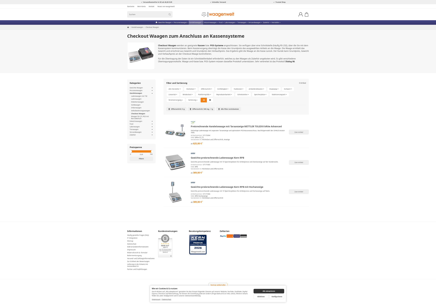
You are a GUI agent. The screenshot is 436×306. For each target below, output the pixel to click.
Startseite (130, 6)
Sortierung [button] (192, 100)
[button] (236, 94)
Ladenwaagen (136, 99)
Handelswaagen (195, 22)
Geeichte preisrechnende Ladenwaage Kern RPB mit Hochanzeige (227, 187)
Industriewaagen (210, 22)
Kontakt (151, 6)
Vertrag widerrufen (218, 285)
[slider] (131, 151)
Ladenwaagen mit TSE (139, 96)
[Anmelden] (300, 14)
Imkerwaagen (136, 108)
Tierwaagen (241, 22)
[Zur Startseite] (218, 14)
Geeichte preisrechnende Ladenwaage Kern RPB (217, 158)
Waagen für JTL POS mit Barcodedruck (140, 117)
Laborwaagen (230, 22)
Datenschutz (166, 299)
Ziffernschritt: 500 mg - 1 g (202, 109)
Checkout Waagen (138, 113)
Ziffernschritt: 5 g (178, 109)
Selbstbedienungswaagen (140, 111)
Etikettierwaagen (137, 102)
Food (221, 22)
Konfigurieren (277, 296)
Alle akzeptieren (269, 291)
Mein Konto (141, 6)
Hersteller (275, 22)
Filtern (141, 159)
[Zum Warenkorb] (306, 14)
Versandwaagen (254, 22)
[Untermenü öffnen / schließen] (152, 88)
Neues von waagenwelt (166, 6)
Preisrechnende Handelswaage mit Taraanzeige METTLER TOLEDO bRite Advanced (236, 126)
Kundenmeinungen (167, 231)
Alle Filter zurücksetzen (230, 109)
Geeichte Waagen (165, 22)
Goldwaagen (135, 105)
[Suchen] (170, 14)
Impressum (156, 299)
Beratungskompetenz (200, 231)
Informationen (134, 231)
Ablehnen (261, 296)
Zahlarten (224, 231)
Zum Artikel (299, 132)
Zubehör (266, 22)
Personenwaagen (180, 22)
